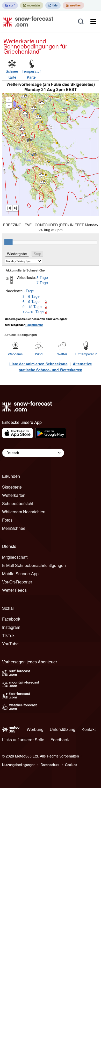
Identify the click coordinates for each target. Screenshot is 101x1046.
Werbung (35, 729)
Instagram (11, 627)
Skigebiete (12, 487)
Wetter (62, 353)
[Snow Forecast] (26, 21)
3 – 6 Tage (31, 296)
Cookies (71, 764)
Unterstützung (62, 729)
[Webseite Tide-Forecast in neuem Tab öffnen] (53, 5)
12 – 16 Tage (33, 311)
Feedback (60, 740)
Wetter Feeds (14, 590)
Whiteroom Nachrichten (23, 512)
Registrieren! (34, 325)
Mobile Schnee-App (20, 573)
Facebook (11, 619)
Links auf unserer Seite (23, 740)
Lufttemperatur (86, 353)
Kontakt (89, 729)
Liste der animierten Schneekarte (38, 363)
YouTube (10, 644)
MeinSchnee (13, 528)
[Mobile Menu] (93, 21)
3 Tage (42, 277)
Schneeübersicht (17, 503)
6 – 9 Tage (31, 301)
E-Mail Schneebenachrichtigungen (34, 565)
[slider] (8, 242)
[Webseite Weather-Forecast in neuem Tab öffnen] (73, 5)
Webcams (15, 353)
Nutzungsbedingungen (18, 764)
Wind (38, 353)
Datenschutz (50, 764)
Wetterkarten (13, 495)
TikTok (8, 635)
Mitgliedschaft (14, 557)
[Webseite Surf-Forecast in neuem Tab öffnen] (10, 5)
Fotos (7, 520)
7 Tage (42, 282)
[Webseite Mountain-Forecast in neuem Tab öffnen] (31, 5)
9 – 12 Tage (32, 306)
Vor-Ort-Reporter (17, 582)
